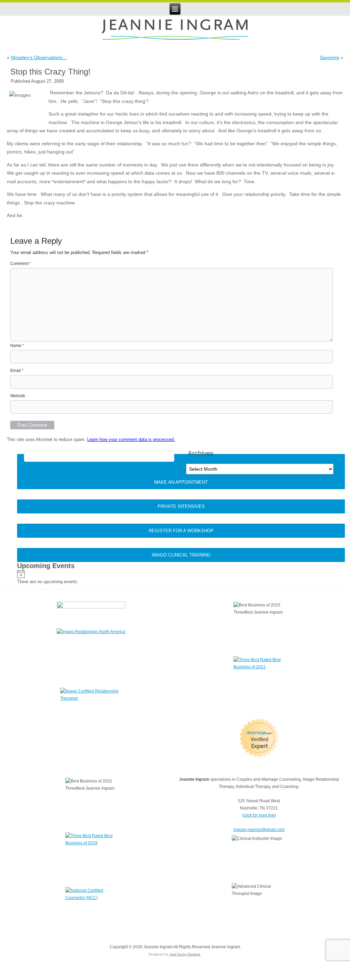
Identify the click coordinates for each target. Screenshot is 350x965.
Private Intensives (181, 506)
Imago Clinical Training (181, 555)
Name (17, 345)
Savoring (329, 57)
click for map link (259, 815)
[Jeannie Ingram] (175, 30)
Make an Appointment (181, 482)
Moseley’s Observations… (39, 57)
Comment (20, 263)
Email (17, 370)
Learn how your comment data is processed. (131, 439)
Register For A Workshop (181, 530)
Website (17, 395)
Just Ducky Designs (185, 954)
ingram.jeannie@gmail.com (259, 829)
